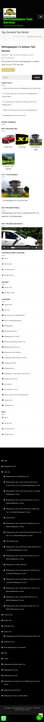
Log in (6, 258)
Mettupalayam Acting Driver (12, 690)
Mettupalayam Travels (10, 675)
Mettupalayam (8, 326)
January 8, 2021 (28, 55)
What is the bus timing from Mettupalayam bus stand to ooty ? (23, 88)
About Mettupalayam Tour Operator (15, 647)
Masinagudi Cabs (9, 626)
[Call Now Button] (39, 717)
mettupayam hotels (10, 363)
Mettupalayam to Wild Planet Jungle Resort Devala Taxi (23, 636)
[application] (22, 238)
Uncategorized (8, 405)
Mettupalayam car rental (11, 336)
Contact (6, 659)
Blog (5, 653)
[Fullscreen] (40, 248)
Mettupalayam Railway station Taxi (14, 342)
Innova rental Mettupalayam (12, 320)
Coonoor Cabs (8, 615)
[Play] (4, 248)
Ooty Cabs (7, 472)
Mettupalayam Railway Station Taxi (14, 664)
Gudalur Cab (7, 632)
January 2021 (8, 287)
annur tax (7, 310)
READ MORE (7, 70)
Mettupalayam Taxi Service (17, 21)
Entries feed (8, 264)
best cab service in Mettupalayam (14, 315)
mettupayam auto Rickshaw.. (12, 352)
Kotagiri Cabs (8, 620)
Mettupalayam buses (10, 331)
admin (6, 55)
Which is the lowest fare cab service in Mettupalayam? (20, 110)
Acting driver (8, 304)
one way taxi (8, 384)
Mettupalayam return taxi (12, 347)
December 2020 (9, 293)
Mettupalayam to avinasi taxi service (15, 115)
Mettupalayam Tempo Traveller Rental (16, 696)
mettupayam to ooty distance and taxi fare (17, 373)
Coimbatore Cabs (9, 642)
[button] (22, 238)
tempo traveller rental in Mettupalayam (16, 395)
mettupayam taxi (9, 368)
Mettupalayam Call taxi (11, 670)
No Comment (9, 58)
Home (5, 461)
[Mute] (37, 248)
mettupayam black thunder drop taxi (15, 357)
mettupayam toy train (10, 379)
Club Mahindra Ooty (12, 541)
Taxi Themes (26, 710)
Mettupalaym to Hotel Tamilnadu (16, 564)
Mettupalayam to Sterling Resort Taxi (17, 476)
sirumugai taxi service (10, 389)
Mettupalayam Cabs (10, 466)
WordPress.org (8, 275)
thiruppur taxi (8, 400)
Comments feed (9, 269)
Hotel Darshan (10, 518)
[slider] (20, 247)
